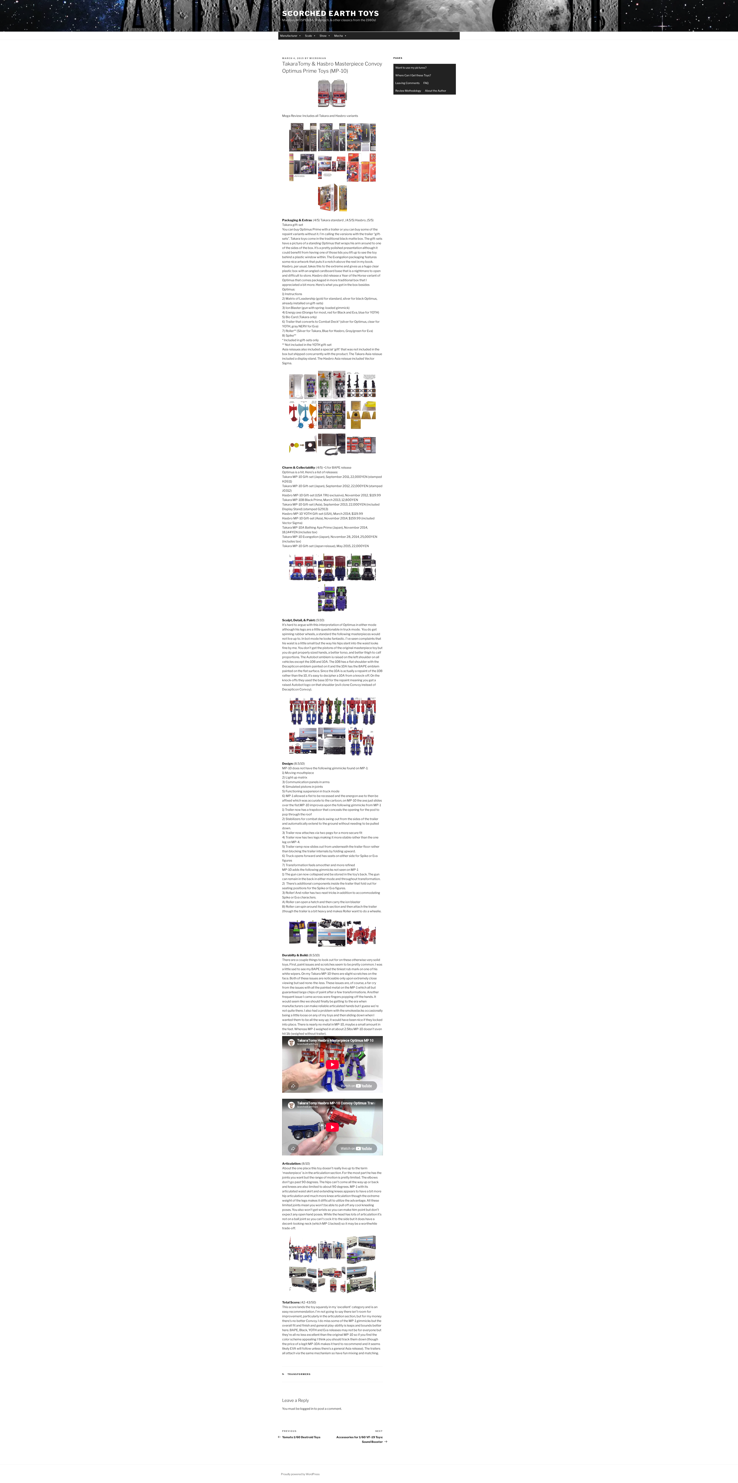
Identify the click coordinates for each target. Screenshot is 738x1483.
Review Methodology (408, 90)
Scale (308, 35)
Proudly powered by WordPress (300, 1474)
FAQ (426, 83)
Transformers (299, 1374)
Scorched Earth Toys (330, 13)
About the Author (435, 90)
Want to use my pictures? (410, 67)
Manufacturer (288, 35)
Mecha (338, 35)
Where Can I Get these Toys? (413, 75)
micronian (317, 58)
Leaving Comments (407, 83)
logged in (306, 1409)
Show (323, 35)
